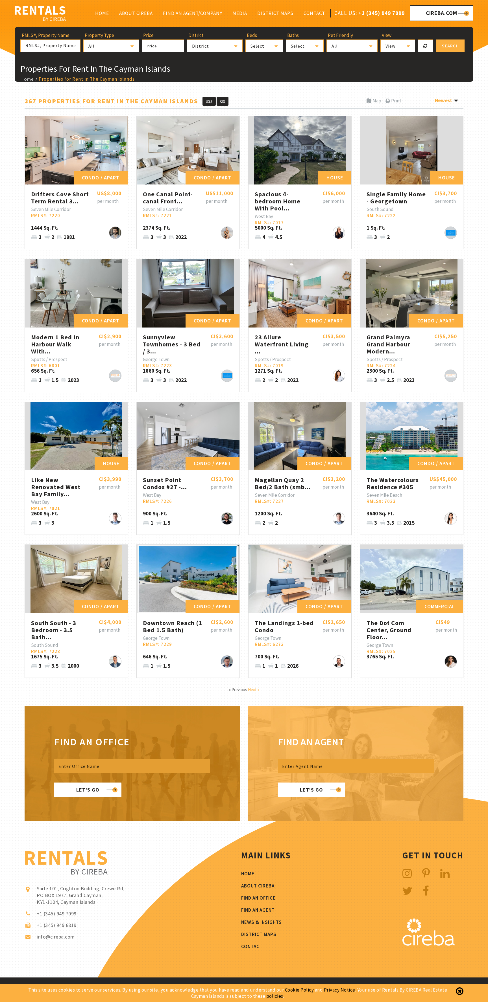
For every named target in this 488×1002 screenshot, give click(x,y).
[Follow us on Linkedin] (445, 873)
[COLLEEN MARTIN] (451, 661)
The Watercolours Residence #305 (393, 483)
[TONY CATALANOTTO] (451, 233)
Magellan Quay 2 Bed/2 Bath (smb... (283, 483)
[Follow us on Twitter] (407, 891)
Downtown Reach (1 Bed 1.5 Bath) (172, 626)
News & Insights (261, 922)
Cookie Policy (299, 990)
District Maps (275, 13)
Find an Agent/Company (192, 13)
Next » (253, 689)
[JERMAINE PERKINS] (115, 376)
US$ (209, 101)
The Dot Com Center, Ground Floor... (389, 630)
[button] (111, 45)
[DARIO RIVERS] (227, 518)
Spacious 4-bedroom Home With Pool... (277, 201)
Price (152, 46)
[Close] (459, 991)
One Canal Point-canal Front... (168, 197)
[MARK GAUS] (115, 518)
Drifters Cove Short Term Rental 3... (60, 197)
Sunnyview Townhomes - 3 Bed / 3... (172, 344)
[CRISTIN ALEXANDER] (451, 518)
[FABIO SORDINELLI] (339, 661)
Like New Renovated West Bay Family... (55, 487)
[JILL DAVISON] (339, 233)
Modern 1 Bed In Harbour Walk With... (55, 344)
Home (102, 13)
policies (274, 996)
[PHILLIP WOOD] (227, 661)
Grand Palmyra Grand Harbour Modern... (388, 344)
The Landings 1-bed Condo (284, 626)
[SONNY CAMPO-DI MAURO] (115, 233)
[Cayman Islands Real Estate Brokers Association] (428, 944)
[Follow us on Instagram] (407, 873)
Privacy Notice (339, 990)
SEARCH (450, 46)
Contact (314, 13)
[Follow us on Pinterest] (426, 873)
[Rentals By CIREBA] (40, 14)
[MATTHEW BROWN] (115, 661)
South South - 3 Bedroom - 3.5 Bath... (53, 630)
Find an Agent (258, 910)
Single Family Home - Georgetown (396, 197)
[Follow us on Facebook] (426, 891)
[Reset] (425, 45)
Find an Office (258, 898)
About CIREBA (136, 13)
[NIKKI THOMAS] (227, 233)
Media (239, 13)
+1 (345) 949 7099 (381, 13)
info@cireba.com (56, 936)
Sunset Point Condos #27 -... (165, 483)
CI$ (222, 101)
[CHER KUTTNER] (339, 376)
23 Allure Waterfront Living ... (282, 344)
